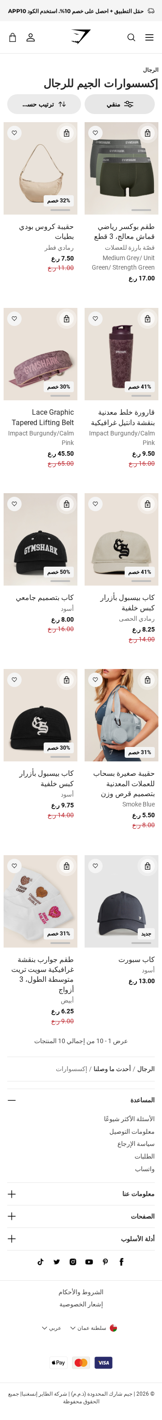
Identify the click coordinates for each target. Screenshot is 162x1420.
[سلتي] (12, 37)
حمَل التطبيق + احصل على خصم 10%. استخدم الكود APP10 (76, 10)
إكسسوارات (71, 1068)
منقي (114, 104)
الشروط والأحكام (81, 1292)
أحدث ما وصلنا (112, 1068)
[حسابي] (30, 37)
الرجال (150, 69)
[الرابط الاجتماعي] (121, 1262)
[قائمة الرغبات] (95, 133)
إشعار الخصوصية (81, 1304)
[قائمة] (149, 37)
